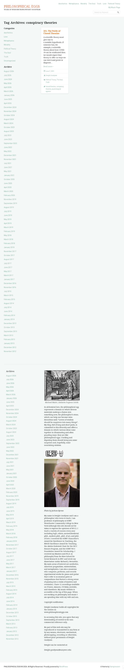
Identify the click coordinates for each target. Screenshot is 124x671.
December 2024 (10, 107)
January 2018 (9, 247)
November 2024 (10, 111)
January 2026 (9, 95)
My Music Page (114, 7)
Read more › (48, 66)
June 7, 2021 (50, 71)
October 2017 (9, 255)
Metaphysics (74, 4)
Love (104, 4)
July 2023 (7, 135)
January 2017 (9, 279)
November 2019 (10, 199)
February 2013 (9, 339)
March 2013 (8, 335)
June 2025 (8, 99)
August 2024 (9, 119)
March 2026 (8, 91)
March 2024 (8, 123)
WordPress (63, 667)
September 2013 (10, 331)
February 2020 (9, 195)
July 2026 (7, 75)
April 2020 (8, 187)
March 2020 (8, 191)
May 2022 (7, 151)
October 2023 (9, 127)
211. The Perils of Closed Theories (51, 32)
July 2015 (7, 291)
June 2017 (8, 267)
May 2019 (7, 219)
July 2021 (7, 163)
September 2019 (10, 203)
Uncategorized (9, 61)
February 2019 (9, 231)
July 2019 (7, 211)
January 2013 (9, 343)
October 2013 (9, 327)
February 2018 (9, 243)
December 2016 (10, 283)
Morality (84, 4)
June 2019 (8, 215)
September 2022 (10, 143)
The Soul (91, 4)
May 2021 (7, 171)
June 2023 (8, 139)
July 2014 (7, 307)
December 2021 (10, 155)
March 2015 (8, 295)
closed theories (51, 86)
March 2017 (8, 275)
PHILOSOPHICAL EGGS (22, 6)
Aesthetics (62, 4)
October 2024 (9, 115)
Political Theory (114, 4)
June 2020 (8, 183)
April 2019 (8, 223)
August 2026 (9, 71)
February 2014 (9, 315)
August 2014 (9, 303)
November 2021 (10, 159)
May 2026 (7, 83)
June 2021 (8, 167)
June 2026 (8, 79)
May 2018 (7, 235)
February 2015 (9, 299)
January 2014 (9, 319)
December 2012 (10, 347)
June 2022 (8, 147)
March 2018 (8, 239)
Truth (99, 4)
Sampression (115, 667)
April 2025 (8, 103)
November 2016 (10, 287)
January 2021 (9, 175)
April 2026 (8, 87)
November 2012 (10, 351)
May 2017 (7, 271)
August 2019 (9, 207)
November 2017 (10, 251)
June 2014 (8, 311)
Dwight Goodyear (51, 75)
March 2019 (8, 227)
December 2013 (10, 323)
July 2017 (7, 263)
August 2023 (9, 131)
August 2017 (9, 259)
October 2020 (9, 179)
